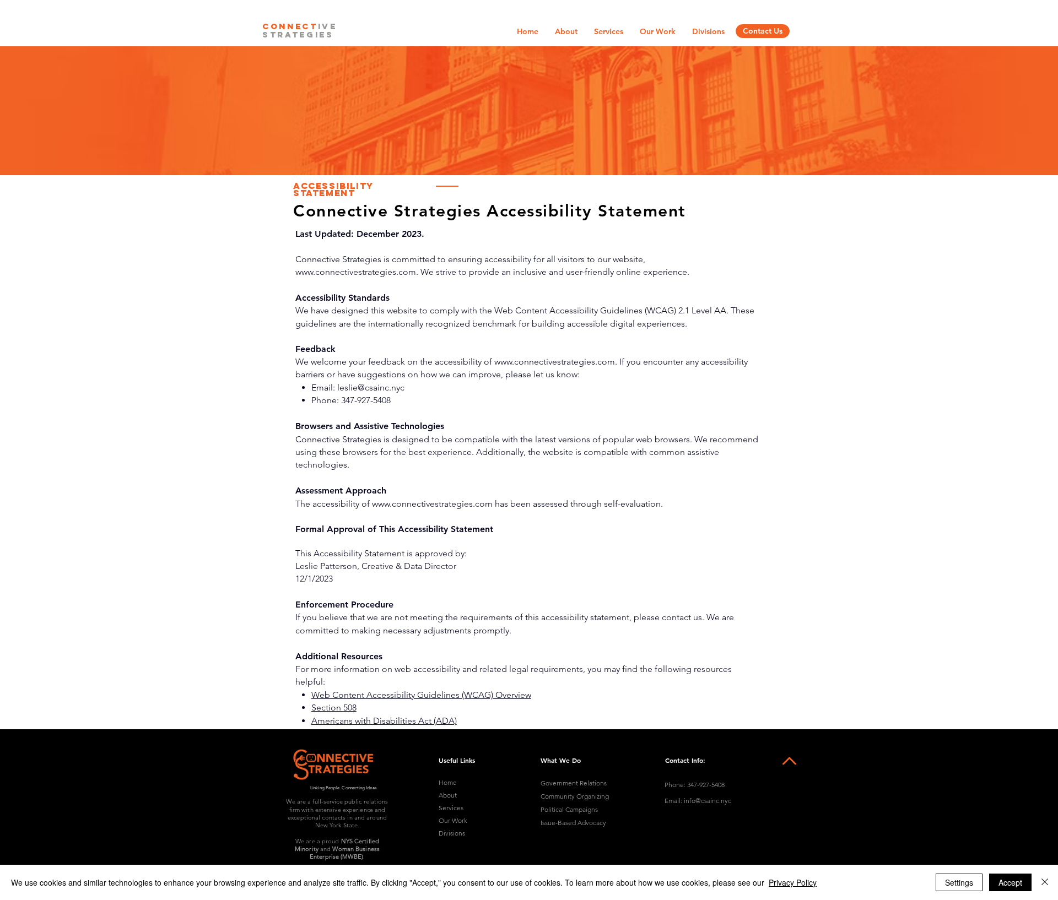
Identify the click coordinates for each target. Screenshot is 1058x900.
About (448, 795)
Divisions (452, 833)
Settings (959, 882)
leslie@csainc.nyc (370, 387)
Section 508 (334, 707)
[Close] (1044, 882)
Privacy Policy (793, 882)
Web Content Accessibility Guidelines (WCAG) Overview (421, 695)
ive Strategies (299, 30)
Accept (1010, 882)
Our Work (453, 820)
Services (451, 808)
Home (448, 782)
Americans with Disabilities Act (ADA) (384, 720)
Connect (290, 26)
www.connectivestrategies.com (355, 272)
